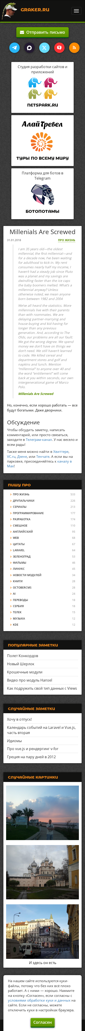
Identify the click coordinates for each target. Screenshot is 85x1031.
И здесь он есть (42, 962)
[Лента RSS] (74, 48)
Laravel (19, 550)
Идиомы (14, 740)
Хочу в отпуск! (19, 719)
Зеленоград (22, 556)
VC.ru (11, 456)
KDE (15, 625)
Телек (17, 612)
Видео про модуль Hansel (29, 680)
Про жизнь (66, 240)
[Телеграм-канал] (14, 48)
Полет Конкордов (22, 655)
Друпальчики (23, 501)
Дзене (22, 456)
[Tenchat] (59, 48)
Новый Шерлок (20, 663)
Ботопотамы (42, 211)
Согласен (42, 1022)
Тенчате (42, 456)
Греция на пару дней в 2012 (31, 756)
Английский (23, 532)
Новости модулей (27, 575)
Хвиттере (60, 451)
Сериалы (20, 507)
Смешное (20, 525)
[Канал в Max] (29, 48)
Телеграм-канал (39, 439)
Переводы (20, 600)
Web (16, 538)
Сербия (18, 606)
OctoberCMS (22, 587)
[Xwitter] (44, 48)
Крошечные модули (24, 672)
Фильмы (19, 563)
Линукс (19, 569)
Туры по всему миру (42, 158)
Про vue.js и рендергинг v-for (32, 748)
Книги (18, 581)
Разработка (21, 519)
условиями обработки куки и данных (39, 1000)
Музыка (19, 618)
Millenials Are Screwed (35, 394)
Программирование (28, 513)
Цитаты (19, 544)
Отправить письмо (44, 32)
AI (14, 594)
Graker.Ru (35, 9)
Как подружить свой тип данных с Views (42, 688)
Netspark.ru (42, 105)
